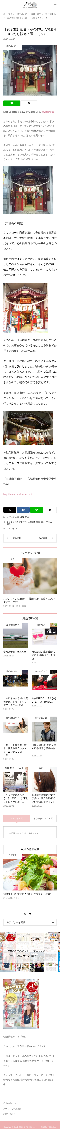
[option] (30, 878)
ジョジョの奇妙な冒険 (17, 522)
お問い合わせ (9, 1114)
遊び (27, 517)
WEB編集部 (48, 111)
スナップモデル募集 (12, 1109)
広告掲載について (11, 1103)
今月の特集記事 (30, 849)
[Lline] (11, 103)
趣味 (22, 517)
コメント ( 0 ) (16, 818)
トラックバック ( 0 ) (43, 818)
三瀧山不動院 (34, 522)
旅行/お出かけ (13, 517)
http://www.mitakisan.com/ (17, 494)
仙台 (43, 522)
